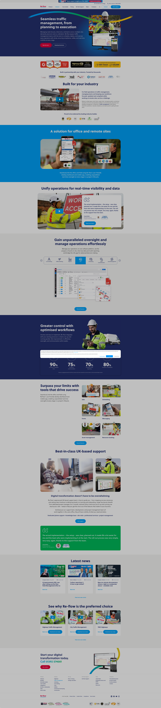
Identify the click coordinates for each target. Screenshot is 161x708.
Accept (109, 356)
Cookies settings (102, 356)
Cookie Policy (76, 352)
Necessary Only (116, 356)
